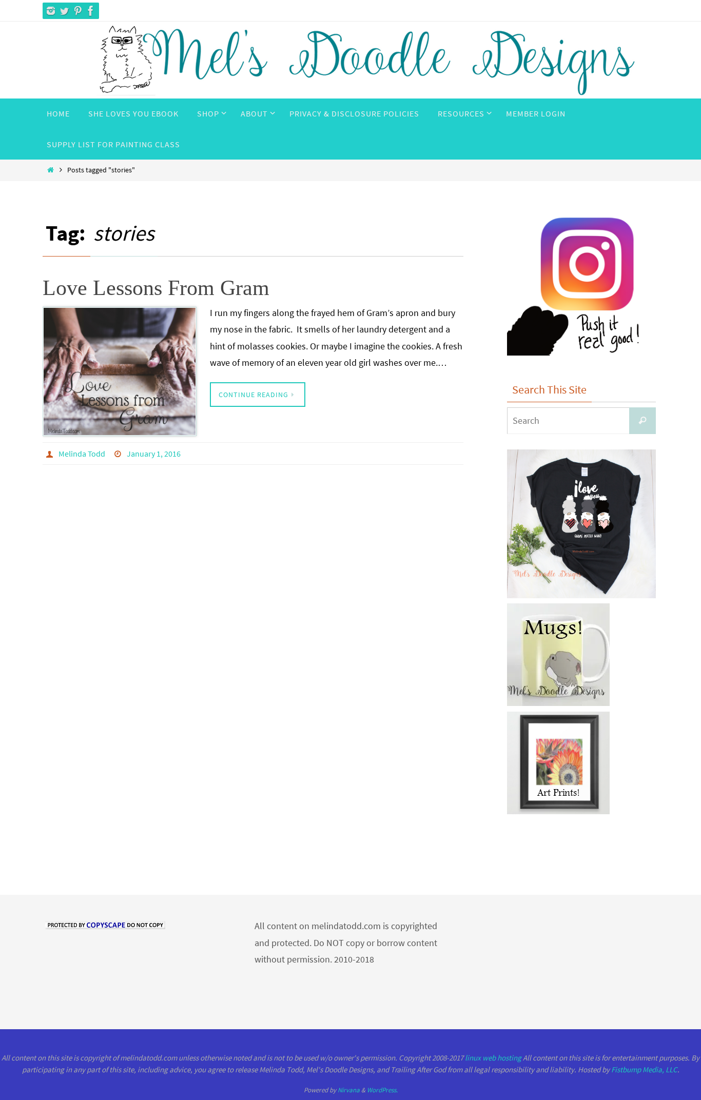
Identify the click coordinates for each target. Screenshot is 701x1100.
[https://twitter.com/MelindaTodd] (64, 11)
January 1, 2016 (154, 453)
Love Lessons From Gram (156, 288)
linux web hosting (493, 1058)
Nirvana (349, 1090)
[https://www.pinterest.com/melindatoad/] (77, 11)
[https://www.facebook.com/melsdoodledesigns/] (91, 11)
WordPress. (382, 1090)
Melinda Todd (82, 453)
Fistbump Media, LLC (644, 1069)
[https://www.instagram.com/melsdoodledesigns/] (51, 11)
